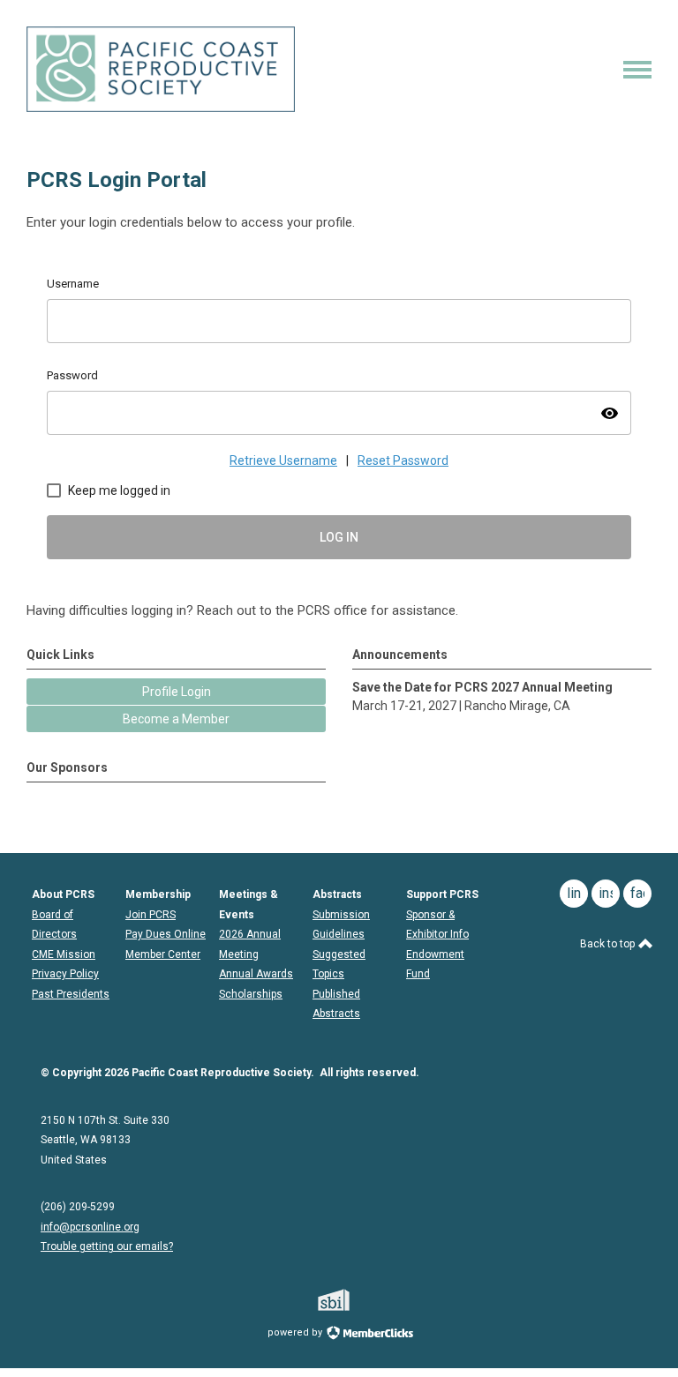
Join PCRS (150, 915)
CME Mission (63, 954)
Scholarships (250, 994)
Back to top (608, 944)
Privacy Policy (65, 974)
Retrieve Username (283, 460)
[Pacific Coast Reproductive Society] (160, 108)
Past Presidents (70, 994)
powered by (296, 1332)
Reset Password (403, 460)
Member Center (162, 954)
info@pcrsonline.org (90, 1227)
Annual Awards (256, 974)
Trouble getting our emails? (107, 1246)
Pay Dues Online (165, 934)
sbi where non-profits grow (357, 1300)
